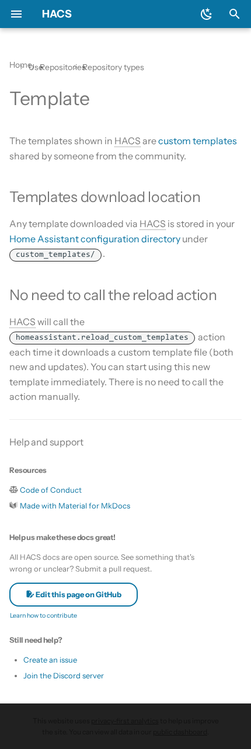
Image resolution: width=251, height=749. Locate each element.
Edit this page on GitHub (77, 594)
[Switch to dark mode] (206, 14)
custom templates (197, 141)
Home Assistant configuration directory (94, 239)
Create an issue (50, 659)
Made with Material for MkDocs (75, 505)
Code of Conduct (51, 489)
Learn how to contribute (43, 615)
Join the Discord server (63, 675)
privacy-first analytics (125, 720)
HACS (57, 14)
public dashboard (180, 731)
